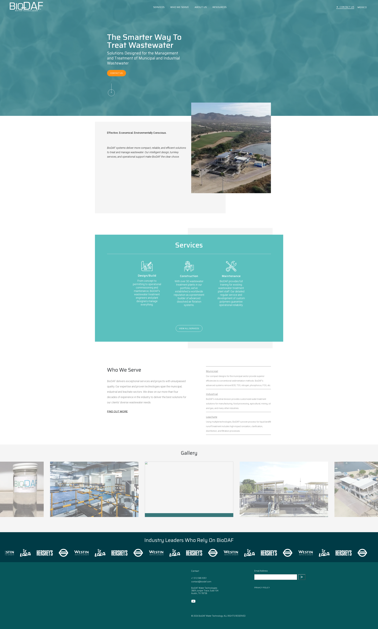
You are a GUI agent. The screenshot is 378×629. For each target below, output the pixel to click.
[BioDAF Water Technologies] (26, 7)
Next (318, 489)
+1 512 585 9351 (199, 578)
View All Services (189, 328)
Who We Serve (179, 7)
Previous (60, 489)
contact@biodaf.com (201, 581)
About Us (201, 7)
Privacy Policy (262, 587)
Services (158, 7)
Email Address (261, 571)
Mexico (362, 7)
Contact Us (347, 7)
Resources (219, 7)
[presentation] (21, 553)
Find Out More (117, 411)
